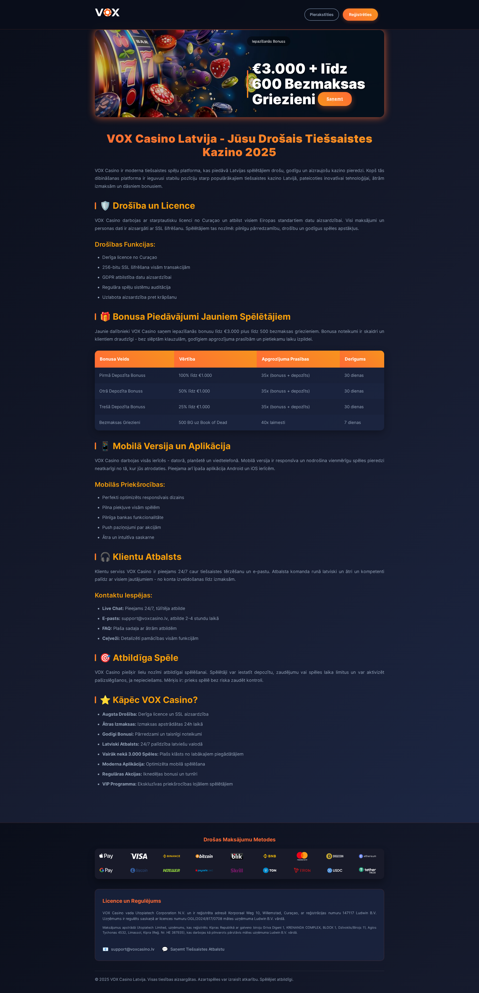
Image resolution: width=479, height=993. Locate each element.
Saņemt (335, 98)
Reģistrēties (360, 14)
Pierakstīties (322, 14)
